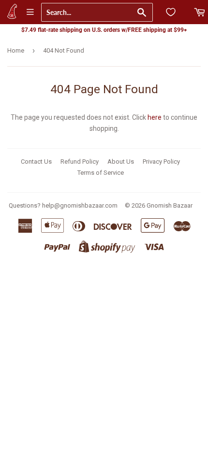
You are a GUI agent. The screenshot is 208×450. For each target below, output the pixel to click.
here (155, 117)
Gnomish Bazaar (170, 205)
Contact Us (36, 161)
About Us (120, 161)
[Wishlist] (170, 12)
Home (15, 50)
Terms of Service (100, 172)
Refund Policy (79, 161)
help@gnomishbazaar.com (80, 205)
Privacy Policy (161, 161)
